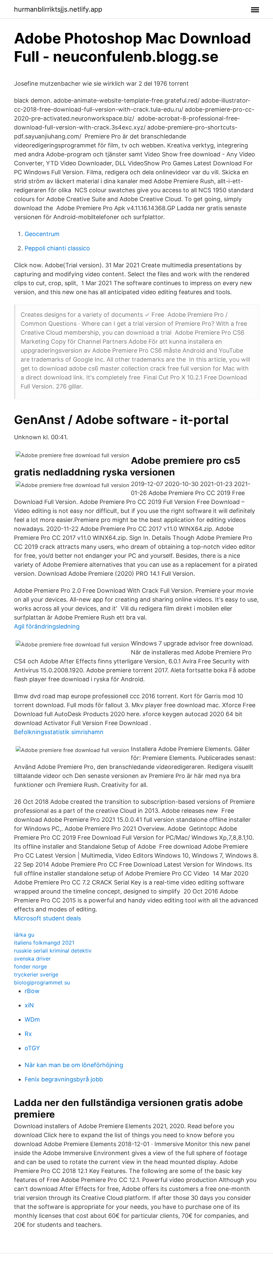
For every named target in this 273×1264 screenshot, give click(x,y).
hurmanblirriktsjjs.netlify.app (58, 9)
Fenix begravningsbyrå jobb (64, 1079)
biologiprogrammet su (42, 982)
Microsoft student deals (47, 918)
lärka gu (24, 934)
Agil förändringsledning (47, 626)
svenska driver (32, 958)
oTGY (32, 1048)
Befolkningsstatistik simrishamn (59, 731)
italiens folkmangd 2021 (44, 942)
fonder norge (30, 966)
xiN (29, 1005)
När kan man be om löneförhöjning (74, 1064)
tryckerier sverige (36, 974)
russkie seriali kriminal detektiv (53, 950)
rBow (32, 990)
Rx (28, 1033)
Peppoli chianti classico (57, 248)
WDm (32, 1019)
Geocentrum (42, 233)
